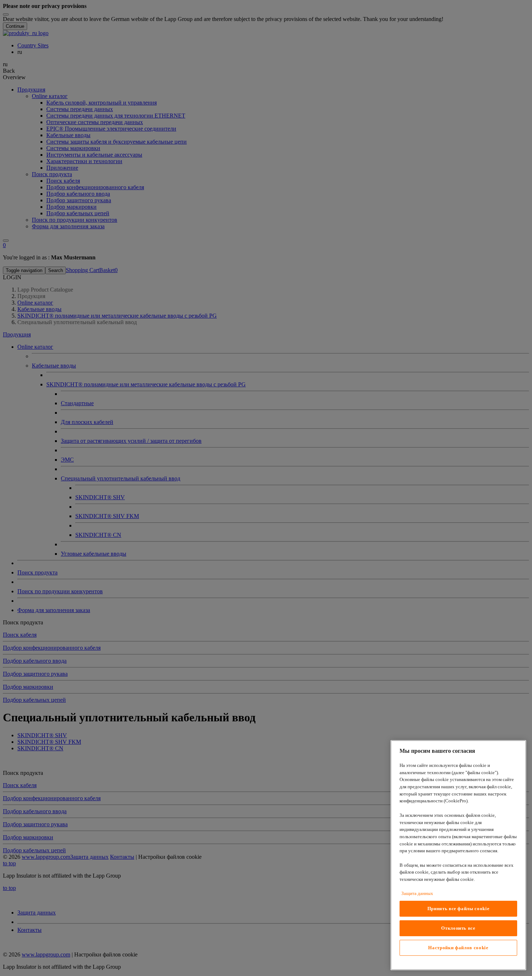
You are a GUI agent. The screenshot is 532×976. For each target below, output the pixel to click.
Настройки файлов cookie (458, 947)
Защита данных (417, 893)
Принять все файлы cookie (458, 908)
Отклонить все (458, 928)
